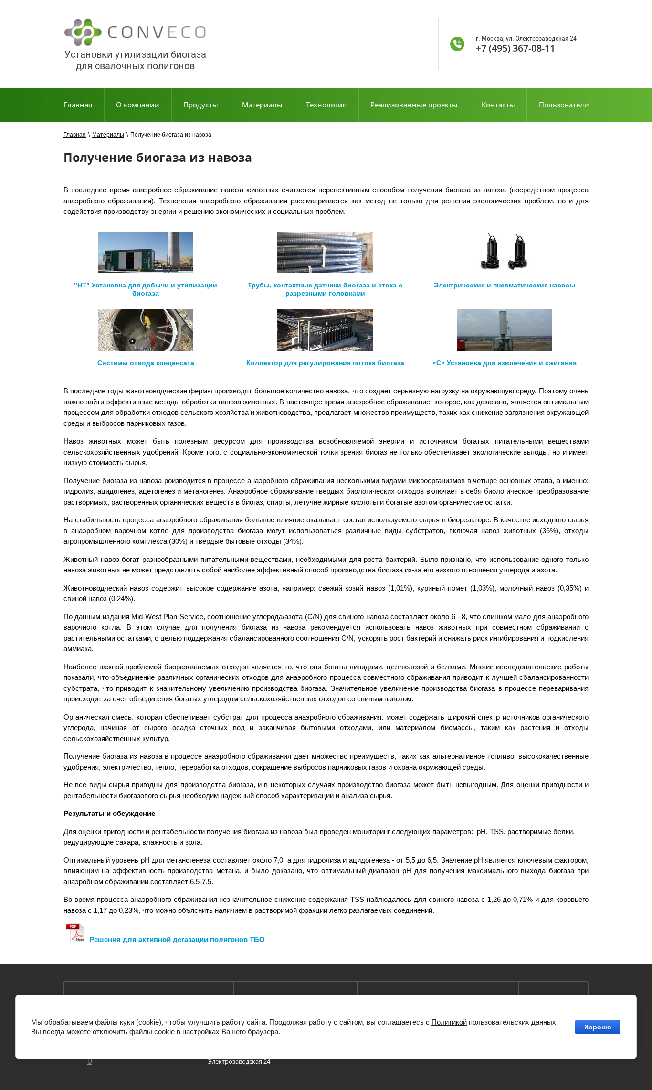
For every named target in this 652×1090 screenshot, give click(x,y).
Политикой (449, 1022)
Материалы (108, 134)
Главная (74, 134)
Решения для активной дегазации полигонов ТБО (177, 939)
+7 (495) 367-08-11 (515, 48)
